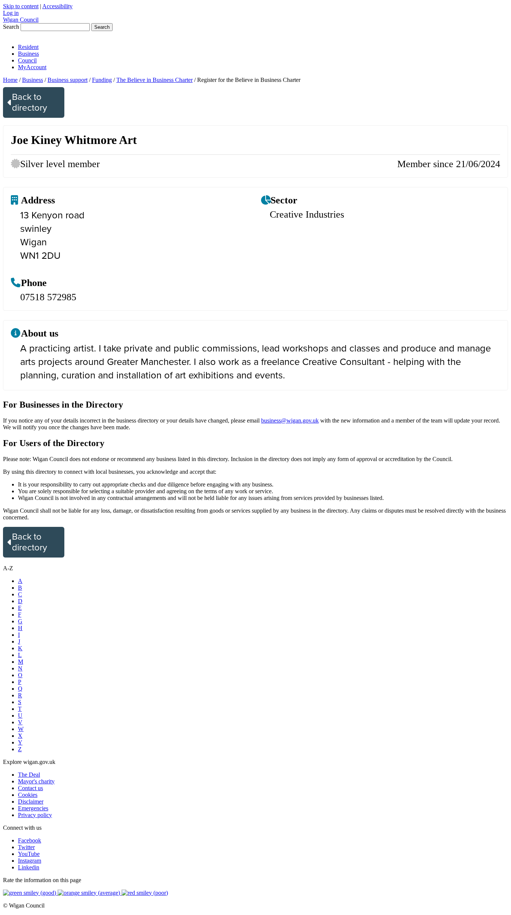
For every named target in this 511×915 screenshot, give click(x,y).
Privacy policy (35, 815)
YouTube (29, 854)
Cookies (27, 795)
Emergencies (33, 808)
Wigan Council (21, 19)
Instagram (29, 860)
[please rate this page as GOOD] (30, 893)
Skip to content (21, 6)
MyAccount (32, 67)
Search (11, 27)
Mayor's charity (36, 781)
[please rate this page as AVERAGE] (90, 893)
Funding (102, 80)
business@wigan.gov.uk (290, 420)
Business (28, 53)
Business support (68, 80)
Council (27, 60)
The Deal (29, 774)
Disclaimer (30, 801)
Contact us (30, 788)
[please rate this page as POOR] (145, 893)
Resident (28, 47)
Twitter (26, 847)
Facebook (29, 840)
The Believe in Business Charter (154, 80)
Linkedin (28, 867)
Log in (11, 13)
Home (10, 80)
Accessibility (57, 6)
